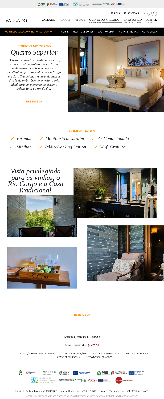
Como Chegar (150, 32)
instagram (83, 336)
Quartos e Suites (83, 32)
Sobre (65, 32)
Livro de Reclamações (99, 357)
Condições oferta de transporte (38, 353)
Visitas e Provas (128, 32)
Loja (117, 13)
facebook (69, 336)
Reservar (133, 13)
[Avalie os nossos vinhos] (93, 344)
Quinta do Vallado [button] (104, 20)
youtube (95, 336)
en (154, 13)
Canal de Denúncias (68, 357)
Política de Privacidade (106, 353)
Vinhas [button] (64, 19)
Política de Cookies (137, 353)
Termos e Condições (75, 353)
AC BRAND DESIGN (106, 396)
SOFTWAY (133, 396)
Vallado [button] (48, 19)
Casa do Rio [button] (132, 20)
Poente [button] (151, 20)
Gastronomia (106, 32)
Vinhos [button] (79, 19)
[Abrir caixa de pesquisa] (147, 13)
